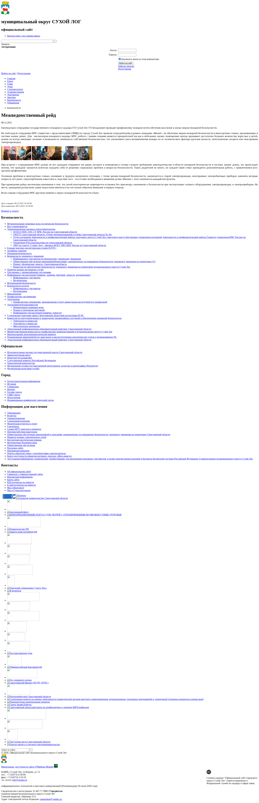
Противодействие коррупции (22, 432)
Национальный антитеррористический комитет (31, 334)
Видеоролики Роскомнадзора (22, 442)
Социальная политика (18, 421)
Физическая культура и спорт (22, 423)
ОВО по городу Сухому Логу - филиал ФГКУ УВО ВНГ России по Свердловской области (59, 245)
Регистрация (124, 69)
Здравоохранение (16, 418)
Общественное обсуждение (21, 445)
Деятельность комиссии (25, 321)
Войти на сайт (8, 73)
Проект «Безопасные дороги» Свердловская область (40, 264)
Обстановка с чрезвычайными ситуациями (29, 272)
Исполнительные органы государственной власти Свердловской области (44, 352)
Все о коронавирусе (17, 226)
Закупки (11, 97)
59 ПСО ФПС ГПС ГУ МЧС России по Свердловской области (45, 232)
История (11, 384)
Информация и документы (26, 277)
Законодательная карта (18, 355)
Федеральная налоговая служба (23, 368)
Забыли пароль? (126, 66)
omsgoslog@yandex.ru (51, 799)
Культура (11, 415)
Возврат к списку (10, 211)
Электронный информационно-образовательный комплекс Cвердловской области (49, 329)
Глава (10, 84)
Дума (10, 86)
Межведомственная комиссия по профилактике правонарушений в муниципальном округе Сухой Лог (59, 331)
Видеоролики (20, 280)
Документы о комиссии (25, 323)
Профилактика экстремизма (21, 296)
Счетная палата (15, 89)
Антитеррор (13, 299)
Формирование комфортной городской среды (30, 400)
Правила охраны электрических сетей (26, 437)
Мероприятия (14, 294)
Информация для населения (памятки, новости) (37, 312)
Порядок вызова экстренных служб (25, 269)
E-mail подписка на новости (21, 485)
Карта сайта (13, 479)
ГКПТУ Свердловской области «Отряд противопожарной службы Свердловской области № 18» (62, 234)
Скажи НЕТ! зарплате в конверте (24, 429)
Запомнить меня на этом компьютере (140, 59)
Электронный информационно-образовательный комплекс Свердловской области (49, 339)
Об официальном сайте (19, 471)
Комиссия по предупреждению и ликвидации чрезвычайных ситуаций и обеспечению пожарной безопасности (64, 318)
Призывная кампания (18, 450)
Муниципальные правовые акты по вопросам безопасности (37, 223)
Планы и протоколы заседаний (29, 310)
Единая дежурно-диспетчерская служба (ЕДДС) (31, 248)
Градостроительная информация (23, 381)
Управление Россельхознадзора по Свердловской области (42, 242)
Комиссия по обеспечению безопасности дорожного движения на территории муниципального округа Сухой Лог (71, 267)
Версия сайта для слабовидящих (23, 36)
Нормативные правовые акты (28, 307)
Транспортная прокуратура (21, 363)
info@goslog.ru (19, 780)
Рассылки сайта (15, 448)
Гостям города (14, 392)
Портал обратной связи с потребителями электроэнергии (36, 453)
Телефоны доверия (16, 250)
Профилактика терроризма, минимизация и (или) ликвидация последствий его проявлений (60, 302)
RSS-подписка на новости (20, 482)
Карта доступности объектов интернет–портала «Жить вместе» (39, 456)
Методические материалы (26, 326)
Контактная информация (20, 477)
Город (10, 81)
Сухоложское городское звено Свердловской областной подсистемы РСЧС (45, 315)
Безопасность (14, 100)
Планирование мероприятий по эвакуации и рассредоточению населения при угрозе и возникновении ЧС (62, 337)
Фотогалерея (13, 397)
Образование (14, 413)
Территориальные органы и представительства (31, 229)
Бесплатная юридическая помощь (24, 440)
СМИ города (13, 394)
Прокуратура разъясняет (19, 357)
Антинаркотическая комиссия (22, 304)
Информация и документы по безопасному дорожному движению (47, 259)
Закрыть (5, 44)
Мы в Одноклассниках (19, 490)
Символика (13, 386)
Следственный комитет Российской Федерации (31, 360)
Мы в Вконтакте (15, 487)
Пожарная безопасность (19, 253)
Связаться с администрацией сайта (25, 474)
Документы (13, 94)
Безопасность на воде (18, 286)
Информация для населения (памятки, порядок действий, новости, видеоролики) (48, 275)
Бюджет (11, 389)
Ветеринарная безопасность (21, 283)
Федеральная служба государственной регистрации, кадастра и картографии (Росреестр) (52, 366)
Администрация (15, 92)
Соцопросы (13, 426)
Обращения (13, 102)
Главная (11, 78)
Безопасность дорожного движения (25, 256)
